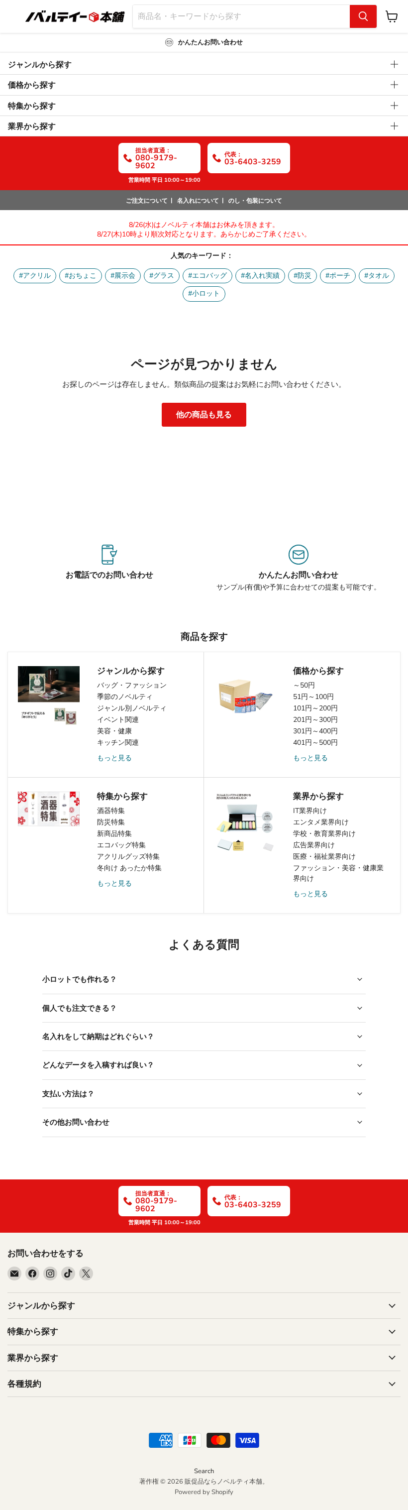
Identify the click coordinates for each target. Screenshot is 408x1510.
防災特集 (111, 822)
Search (204, 1471)
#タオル (376, 275)
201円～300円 (315, 719)
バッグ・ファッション (132, 685)
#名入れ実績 (260, 275)
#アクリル (35, 275)
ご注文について (147, 201)
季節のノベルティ (125, 696)
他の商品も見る (204, 414)
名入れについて (198, 201)
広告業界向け (314, 845)
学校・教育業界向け (324, 833)
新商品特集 (114, 833)
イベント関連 (118, 719)
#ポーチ (337, 275)
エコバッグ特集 (121, 845)
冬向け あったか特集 (129, 868)
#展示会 (122, 275)
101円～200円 (315, 708)
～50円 (304, 685)
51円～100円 (313, 696)
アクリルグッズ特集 (128, 856)
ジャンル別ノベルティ (132, 708)
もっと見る (114, 758)
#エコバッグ (207, 275)
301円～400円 (315, 731)
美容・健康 (114, 731)
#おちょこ (81, 275)
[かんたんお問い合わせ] (298, 568)
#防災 (302, 275)
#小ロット (204, 293)
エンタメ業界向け (321, 822)
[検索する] (363, 16)
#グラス (161, 275)
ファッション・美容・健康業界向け (338, 873)
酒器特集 (111, 810)
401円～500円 (315, 742)
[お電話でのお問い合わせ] (109, 568)
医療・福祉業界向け (324, 856)
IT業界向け (310, 810)
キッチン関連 (118, 742)
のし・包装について (255, 201)
